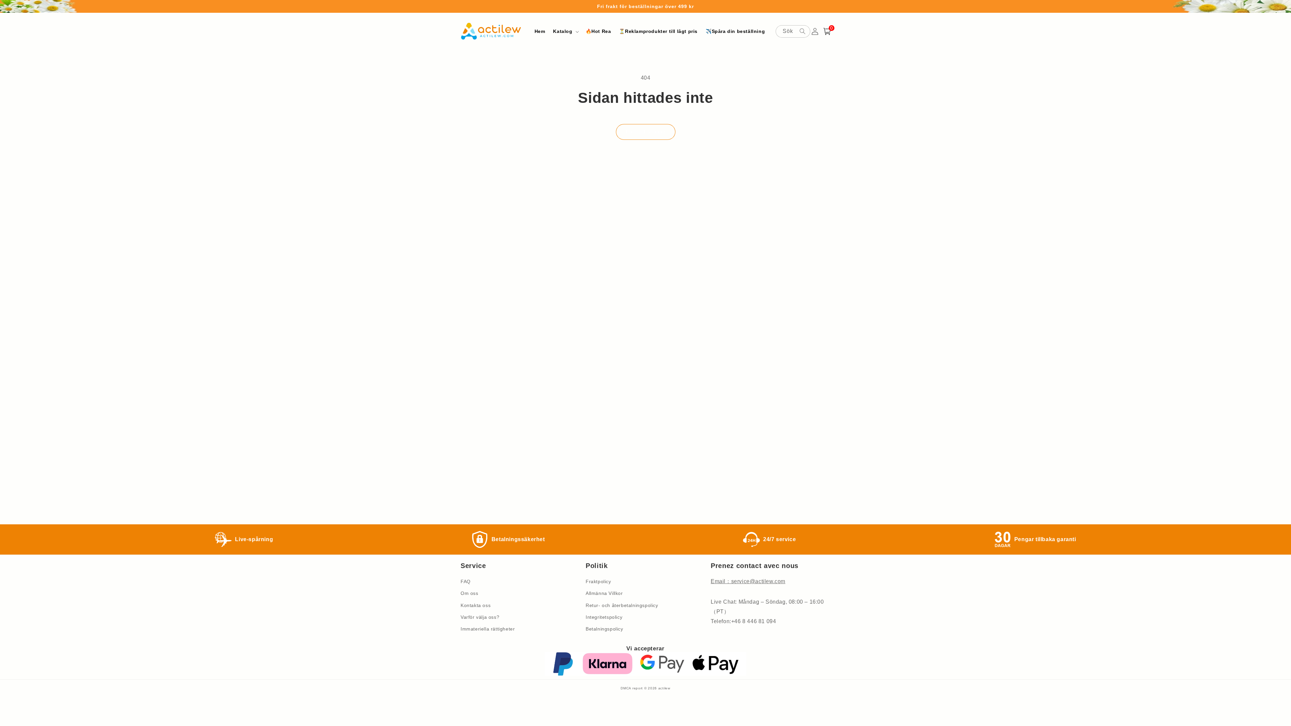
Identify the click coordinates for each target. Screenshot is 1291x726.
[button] (565, 31)
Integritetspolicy (604, 617)
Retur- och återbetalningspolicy (622, 605)
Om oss (469, 593)
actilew (664, 688)
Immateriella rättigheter (488, 629)
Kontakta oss (476, 605)
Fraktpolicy (598, 581)
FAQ (466, 581)
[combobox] (793, 31)
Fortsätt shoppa (645, 131)
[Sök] (802, 31)
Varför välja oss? (480, 617)
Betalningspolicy (604, 629)
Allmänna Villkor (604, 593)
